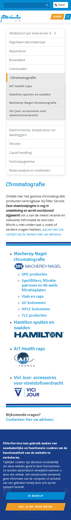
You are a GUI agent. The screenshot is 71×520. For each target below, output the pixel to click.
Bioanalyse (17, 60)
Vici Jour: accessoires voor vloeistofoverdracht (27, 113)
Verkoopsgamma (22, 161)
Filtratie (14, 144)
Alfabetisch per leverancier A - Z (32, 33)
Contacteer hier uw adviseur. (30, 419)
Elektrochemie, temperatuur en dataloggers (32, 132)
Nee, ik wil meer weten (35, 506)
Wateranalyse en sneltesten (29, 170)
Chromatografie (23, 77)
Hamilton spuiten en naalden (29, 94)
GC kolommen (34, 302)
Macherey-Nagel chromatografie (32, 103)
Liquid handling (20, 152)
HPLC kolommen (36, 309)
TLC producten (34, 315)
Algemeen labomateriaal (27, 42)
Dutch (61, 5)
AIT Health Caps (20, 86)
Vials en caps (33, 296)
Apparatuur (17, 51)
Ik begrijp (35, 495)
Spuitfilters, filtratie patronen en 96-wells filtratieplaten (40, 285)
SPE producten (34, 274)
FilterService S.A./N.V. (10, 18)
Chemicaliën (18, 69)
